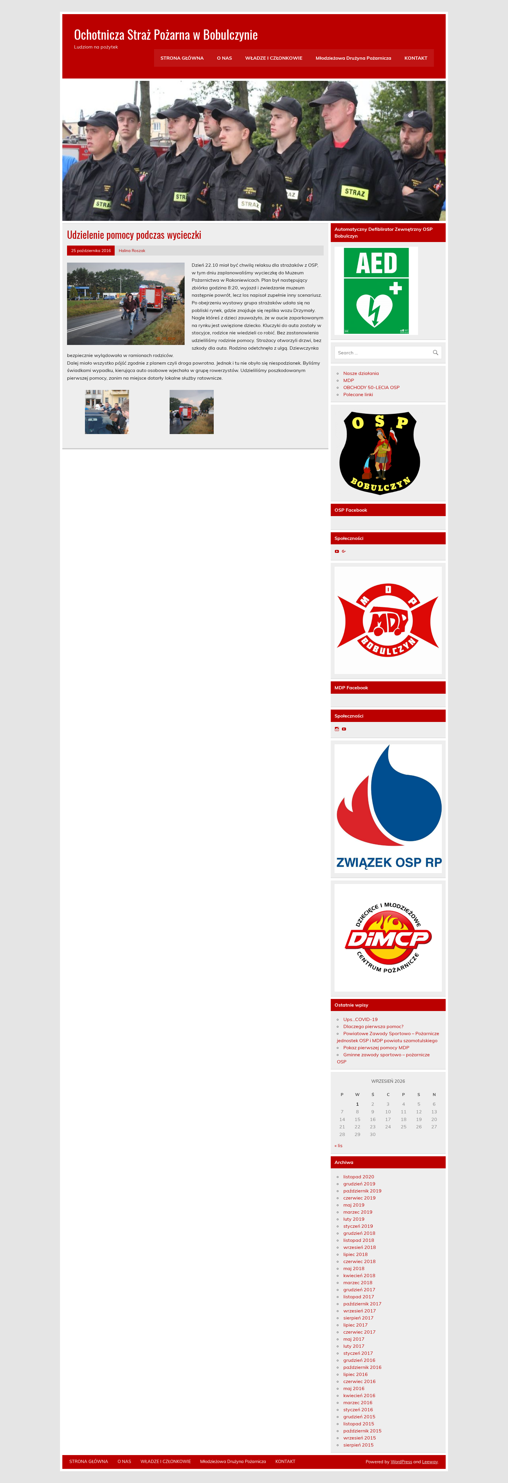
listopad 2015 (358, 1424)
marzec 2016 (357, 1402)
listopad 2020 (358, 1177)
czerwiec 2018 (359, 1261)
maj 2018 (354, 1268)
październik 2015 (362, 1431)
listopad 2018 (358, 1240)
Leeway (430, 1461)
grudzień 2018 (359, 1233)
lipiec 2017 (355, 1325)
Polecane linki (358, 394)
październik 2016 (362, 1367)
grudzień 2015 (359, 1416)
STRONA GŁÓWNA (182, 58)
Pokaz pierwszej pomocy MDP (376, 1047)
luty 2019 (354, 1219)
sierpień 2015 (358, 1445)
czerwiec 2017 (359, 1332)
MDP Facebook (351, 687)
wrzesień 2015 (359, 1438)
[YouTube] (337, 551)
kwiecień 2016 (359, 1395)
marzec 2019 (357, 1212)
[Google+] (344, 551)
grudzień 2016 (359, 1360)
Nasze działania (361, 373)
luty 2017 (354, 1346)
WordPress (401, 1461)
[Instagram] (337, 729)
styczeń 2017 (358, 1353)
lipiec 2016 (355, 1374)
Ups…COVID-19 (360, 1019)
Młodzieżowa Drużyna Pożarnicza (353, 58)
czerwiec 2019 (359, 1198)
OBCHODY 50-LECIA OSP (371, 387)
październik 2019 (362, 1191)
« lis (338, 1145)
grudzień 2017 (359, 1289)
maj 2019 (354, 1205)
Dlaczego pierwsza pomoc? (373, 1026)
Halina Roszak (132, 250)
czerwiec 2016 (359, 1381)
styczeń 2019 (358, 1226)
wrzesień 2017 (359, 1311)
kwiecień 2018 (359, 1275)
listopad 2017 (358, 1296)
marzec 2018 (357, 1282)
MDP (348, 380)
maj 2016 (354, 1388)
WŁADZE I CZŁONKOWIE (274, 58)
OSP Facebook (351, 510)
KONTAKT (416, 58)
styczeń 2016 (358, 1409)
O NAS (224, 58)
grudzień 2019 (359, 1184)
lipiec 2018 (355, 1254)
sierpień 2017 (358, 1318)
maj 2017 (354, 1339)
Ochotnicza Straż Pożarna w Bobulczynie (166, 33)
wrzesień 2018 (359, 1247)
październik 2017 (362, 1304)
